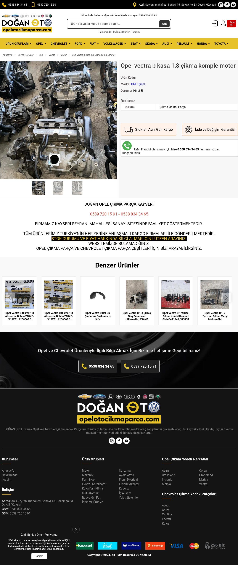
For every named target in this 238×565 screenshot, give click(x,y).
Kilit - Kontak (90, 493)
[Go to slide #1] (39, 188)
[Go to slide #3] (77, 188)
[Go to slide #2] (58, 188)
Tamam (39, 556)
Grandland (206, 475)
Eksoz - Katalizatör (94, 484)
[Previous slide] (5, 121)
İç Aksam (125, 493)
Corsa (203, 470)
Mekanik (87, 475)
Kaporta (124, 488)
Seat (134, 43)
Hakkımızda (105, 32)
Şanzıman (125, 470)
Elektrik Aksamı (129, 484)
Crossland (168, 475)
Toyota (220, 43)
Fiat (93, 43)
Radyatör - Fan (91, 497)
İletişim (136, 32)
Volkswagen (113, 43)
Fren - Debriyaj (128, 479)
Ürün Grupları (17, 43)
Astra (165, 470)
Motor (64, 55)
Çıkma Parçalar (25, 55)
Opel (39, 43)
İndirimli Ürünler (121, 32)
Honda (202, 43)
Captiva (167, 514)
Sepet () (231, 23)
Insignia (167, 479)
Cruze (165, 510)
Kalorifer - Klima (92, 488)
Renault (183, 43)
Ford (78, 43)
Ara (164, 24)
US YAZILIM (143, 555)
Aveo (165, 505)
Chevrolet (59, 43)
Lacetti (166, 519)
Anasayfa (7, 55)
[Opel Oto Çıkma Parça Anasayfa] (27, 23)
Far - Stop (88, 479)
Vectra (52, 55)
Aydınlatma (126, 475)
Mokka (166, 484)
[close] (76, 529)
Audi (165, 43)
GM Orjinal (138, 84)
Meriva (203, 479)
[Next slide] (111, 121)
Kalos (165, 523)
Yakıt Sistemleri (129, 497)
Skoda (150, 43)
